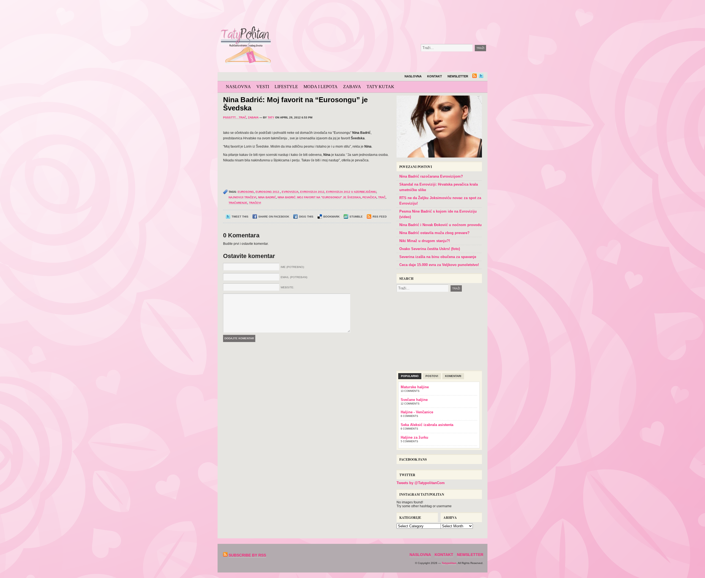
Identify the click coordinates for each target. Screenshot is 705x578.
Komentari (453, 376)
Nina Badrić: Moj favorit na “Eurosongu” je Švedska (295, 104)
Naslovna (413, 76)
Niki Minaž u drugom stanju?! (424, 241)
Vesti (262, 86)
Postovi (431, 376)
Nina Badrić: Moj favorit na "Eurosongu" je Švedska (319, 197)
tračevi (255, 202)
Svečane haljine (414, 400)
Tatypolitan (449, 563)
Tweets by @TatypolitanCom (421, 483)
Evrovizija (290, 191)
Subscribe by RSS (247, 555)
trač (382, 197)
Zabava (352, 86)
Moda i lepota (320, 86)
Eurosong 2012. (268, 191)
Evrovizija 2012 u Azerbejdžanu (351, 191)
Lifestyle (286, 86)
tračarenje (238, 202)
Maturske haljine (415, 387)
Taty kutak (380, 86)
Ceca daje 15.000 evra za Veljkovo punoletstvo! (439, 265)
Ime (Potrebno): (293, 266)
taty (271, 117)
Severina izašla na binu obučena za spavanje (437, 257)
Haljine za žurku (414, 437)
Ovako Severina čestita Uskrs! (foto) (429, 249)
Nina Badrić (267, 197)
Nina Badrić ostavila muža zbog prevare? (434, 233)
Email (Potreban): (294, 277)
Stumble (356, 216)
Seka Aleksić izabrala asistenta (427, 425)
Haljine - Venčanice (417, 412)
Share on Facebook (273, 216)
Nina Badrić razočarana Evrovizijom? (431, 176)
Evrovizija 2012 (312, 191)
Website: (287, 287)
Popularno (410, 376)
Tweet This (240, 216)
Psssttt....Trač (234, 117)
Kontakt (434, 76)
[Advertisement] (400, 14)
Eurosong (246, 191)
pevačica (369, 197)
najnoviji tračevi (242, 197)
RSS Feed (380, 216)
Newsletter (458, 76)
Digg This (306, 216)
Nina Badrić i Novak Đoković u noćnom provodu (440, 225)
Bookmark (331, 216)
